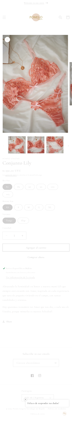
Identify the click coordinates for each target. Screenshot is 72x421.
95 (41, 186)
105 (8, 194)
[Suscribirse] (55, 363)
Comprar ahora (36, 257)
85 (18, 186)
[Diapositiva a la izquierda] (3, 145)
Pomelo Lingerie (19, 409)
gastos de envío (11, 175)
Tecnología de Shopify (35, 409)
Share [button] (9, 321)
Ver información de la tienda (20, 277)
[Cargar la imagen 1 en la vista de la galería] (17, 145)
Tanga (9, 220)
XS (7, 207)
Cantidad (7, 228)
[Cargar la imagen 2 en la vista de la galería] (36, 145)
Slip (23, 220)
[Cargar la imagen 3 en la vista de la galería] (55, 145)
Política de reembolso (57, 409)
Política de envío (37, 414)
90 (29, 186)
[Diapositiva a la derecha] (68, 145)
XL (49, 207)
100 (53, 186)
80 (7, 186)
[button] (4, 17)
